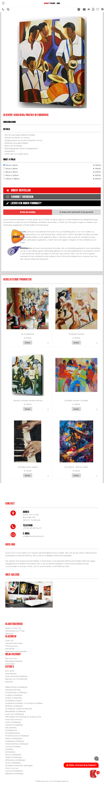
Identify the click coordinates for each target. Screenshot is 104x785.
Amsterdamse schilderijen (16, 744)
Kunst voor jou (11, 768)
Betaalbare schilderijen (15, 711)
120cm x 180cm (53, 178)
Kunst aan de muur (13, 719)
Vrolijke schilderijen (13, 695)
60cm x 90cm (53, 172)
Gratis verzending (27, 212)
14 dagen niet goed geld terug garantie (76, 212)
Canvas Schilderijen (14, 771)
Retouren (9, 633)
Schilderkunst (11, 730)
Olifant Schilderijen (13, 757)
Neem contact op (13, 628)
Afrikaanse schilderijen (15, 760)
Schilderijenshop (12, 733)
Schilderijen (10, 752)
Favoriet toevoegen (22, 197)
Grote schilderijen (13, 762)
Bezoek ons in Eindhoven (16, 679)
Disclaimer (10, 648)
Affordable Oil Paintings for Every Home (23, 717)
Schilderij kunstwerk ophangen (19, 765)
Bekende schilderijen (14, 773)
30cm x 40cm (53, 165)
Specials (9, 681)
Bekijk (27, 342)
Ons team (9, 671)
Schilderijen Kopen (13, 700)
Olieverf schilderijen (14, 725)
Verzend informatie (13, 643)
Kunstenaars (11, 673)
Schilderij (9, 749)
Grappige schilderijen (14, 741)
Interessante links (13, 689)
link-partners (10, 727)
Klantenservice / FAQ (14, 631)
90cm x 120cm (53, 175)
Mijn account (11, 658)
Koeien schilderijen (13, 698)
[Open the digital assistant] (93, 773)
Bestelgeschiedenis (13, 661)
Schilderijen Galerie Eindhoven (18, 708)
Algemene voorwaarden (16, 651)
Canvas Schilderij (13, 746)
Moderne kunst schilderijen (17, 735)
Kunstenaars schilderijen (16, 692)
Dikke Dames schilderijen (16, 687)
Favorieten (10, 664)
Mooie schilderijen (13, 754)
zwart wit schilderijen (14, 714)
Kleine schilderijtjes (13, 738)
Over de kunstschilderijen (16, 676)
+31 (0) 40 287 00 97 (32, 528)
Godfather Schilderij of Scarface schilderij (24, 703)
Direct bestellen (20, 190)
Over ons (9, 640)
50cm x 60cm (53, 168)
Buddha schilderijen (14, 706)
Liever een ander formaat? (26, 203)
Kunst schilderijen (13, 722)
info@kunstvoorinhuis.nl (33, 536)
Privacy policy (11, 646)
